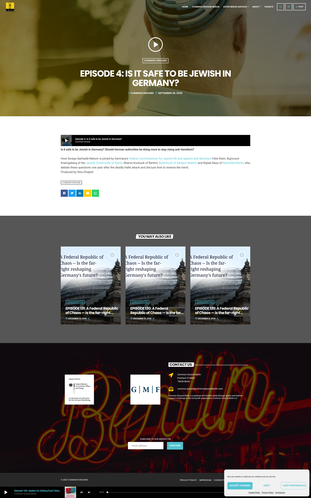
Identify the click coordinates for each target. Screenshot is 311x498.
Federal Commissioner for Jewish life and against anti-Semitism (170, 158)
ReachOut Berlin (233, 163)
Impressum (280, 492)
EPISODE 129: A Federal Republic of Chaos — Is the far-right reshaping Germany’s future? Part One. (222, 315)
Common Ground (155, 60)
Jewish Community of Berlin (104, 163)
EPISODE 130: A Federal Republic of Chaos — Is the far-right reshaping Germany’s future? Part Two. (156, 315)
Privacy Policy (268, 492)
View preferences (294, 485)
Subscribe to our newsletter (155, 439)
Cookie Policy (254, 492)
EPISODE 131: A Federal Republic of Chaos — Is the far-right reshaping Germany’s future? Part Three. (92, 315)
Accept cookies (240, 485)
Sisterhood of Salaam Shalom (178, 163)
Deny (267, 485)
